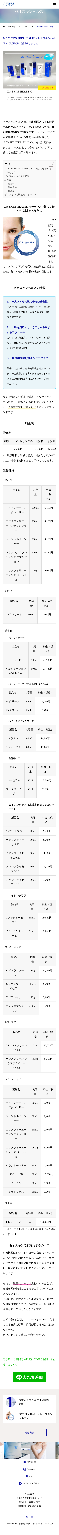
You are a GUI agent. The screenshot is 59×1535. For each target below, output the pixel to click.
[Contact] (31, 1516)
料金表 (7, 180)
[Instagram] (26, 1516)
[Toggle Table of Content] (50, 164)
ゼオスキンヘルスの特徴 (17, 176)
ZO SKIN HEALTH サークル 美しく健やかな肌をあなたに (27, 170)
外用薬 (11, 191)
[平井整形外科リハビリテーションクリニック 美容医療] (9, 4)
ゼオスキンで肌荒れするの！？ (20, 194)
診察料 (11, 184)
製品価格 (12, 187)
